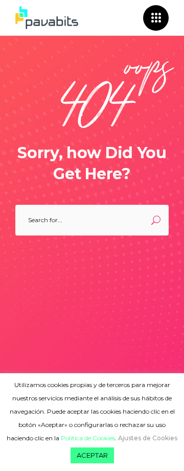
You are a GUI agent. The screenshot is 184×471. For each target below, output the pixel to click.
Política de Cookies (88, 438)
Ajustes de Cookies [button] (147, 438)
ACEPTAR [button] (92, 455)
